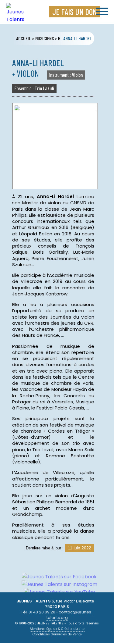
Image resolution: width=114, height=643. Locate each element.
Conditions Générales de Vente (57, 634)
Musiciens (44, 38)
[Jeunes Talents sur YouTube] (57, 591)
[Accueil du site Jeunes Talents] (15, 19)
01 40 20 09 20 (42, 612)
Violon (66, 75)
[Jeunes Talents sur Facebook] (57, 576)
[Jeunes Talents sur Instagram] (57, 584)
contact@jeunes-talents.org (70, 614)
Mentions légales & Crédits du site (57, 629)
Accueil (23, 38)
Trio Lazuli (34, 88)
